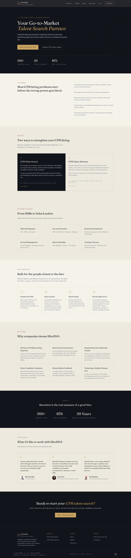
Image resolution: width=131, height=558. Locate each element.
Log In (100, 3)
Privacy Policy (74, 554)
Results (77, 3)
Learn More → (24, 186)
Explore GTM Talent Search (51, 47)
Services (68, 3)
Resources (92, 3)
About (84, 3)
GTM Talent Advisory (53, 540)
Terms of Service (86, 554)
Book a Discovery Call (28, 47)
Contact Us (97, 540)
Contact (109, 3)
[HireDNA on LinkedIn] (115, 554)
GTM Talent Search (52, 537)
